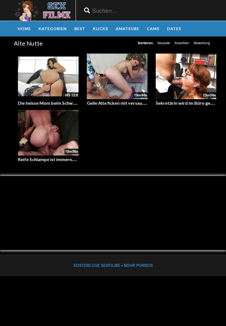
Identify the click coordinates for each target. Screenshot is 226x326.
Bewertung (202, 42)
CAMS (153, 28)
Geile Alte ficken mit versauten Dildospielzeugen (136, 103)
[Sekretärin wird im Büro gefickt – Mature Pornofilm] (186, 76)
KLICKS (100, 28)
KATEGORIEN (53, 28)
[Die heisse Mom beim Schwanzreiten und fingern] (48, 76)
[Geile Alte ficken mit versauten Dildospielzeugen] (117, 76)
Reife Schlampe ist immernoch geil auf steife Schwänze (73, 159)
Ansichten (181, 42)
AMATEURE (127, 28)
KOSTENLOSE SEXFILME (97, 265)
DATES (174, 28)
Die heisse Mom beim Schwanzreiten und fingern (67, 103)
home (24, 28)
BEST (79, 28)
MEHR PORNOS (138, 265)
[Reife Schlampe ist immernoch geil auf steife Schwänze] (48, 133)
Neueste (163, 42)
